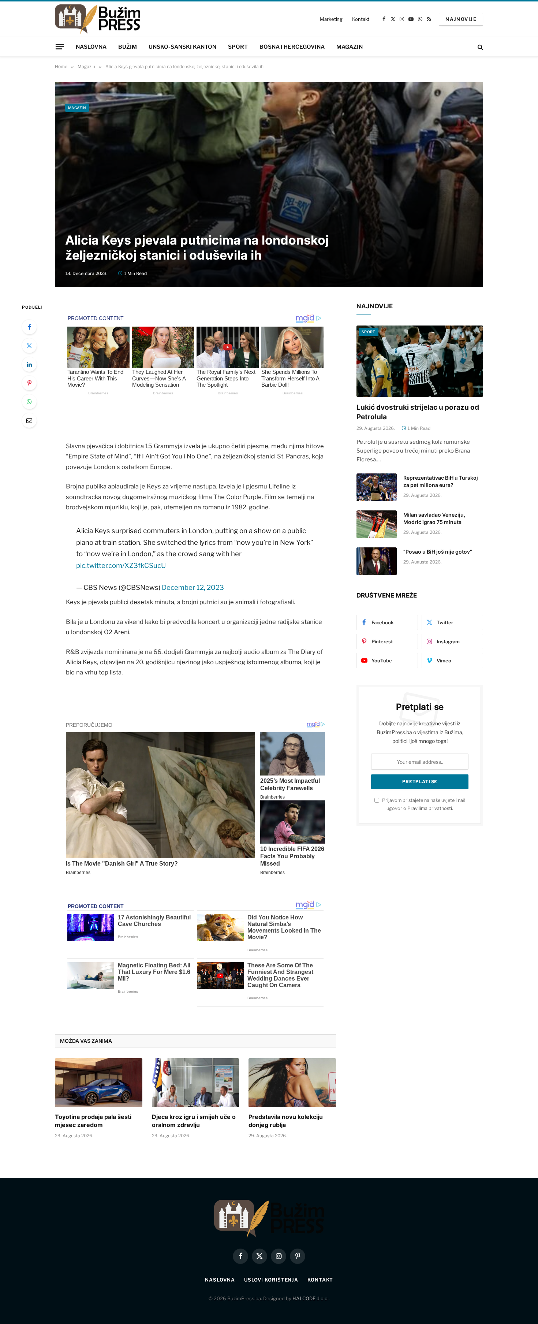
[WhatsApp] (29, 401)
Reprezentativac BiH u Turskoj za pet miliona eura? (440, 481)
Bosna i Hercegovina (292, 47)
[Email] (29, 420)
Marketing (331, 19)
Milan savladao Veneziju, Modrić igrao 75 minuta (434, 518)
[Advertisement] (269, 170)
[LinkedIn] (29, 364)
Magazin (349, 47)
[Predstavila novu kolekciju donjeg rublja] (292, 1082)
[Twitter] (29, 345)
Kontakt (360, 19)
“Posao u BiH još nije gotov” (437, 551)
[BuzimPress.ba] (97, 19)
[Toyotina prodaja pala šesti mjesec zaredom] (98, 1082)
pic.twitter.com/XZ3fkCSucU (121, 565)
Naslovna (91, 47)
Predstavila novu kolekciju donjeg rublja (286, 1120)
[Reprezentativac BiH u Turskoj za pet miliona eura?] (376, 487)
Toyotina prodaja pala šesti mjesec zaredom (93, 1120)
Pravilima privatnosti (429, 808)
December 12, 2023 (193, 587)
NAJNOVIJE (461, 19)
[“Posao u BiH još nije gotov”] (376, 561)
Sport (238, 47)
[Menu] (60, 46)
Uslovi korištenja (271, 1280)
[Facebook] (29, 327)
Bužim (127, 47)
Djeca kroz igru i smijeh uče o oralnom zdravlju (194, 1120)
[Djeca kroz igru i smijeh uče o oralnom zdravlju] (195, 1082)
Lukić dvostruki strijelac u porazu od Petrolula (417, 412)
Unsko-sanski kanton (182, 47)
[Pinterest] (29, 383)
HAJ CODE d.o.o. (310, 1298)
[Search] (479, 46)
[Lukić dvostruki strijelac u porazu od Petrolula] (419, 361)
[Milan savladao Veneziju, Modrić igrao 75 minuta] (376, 524)
